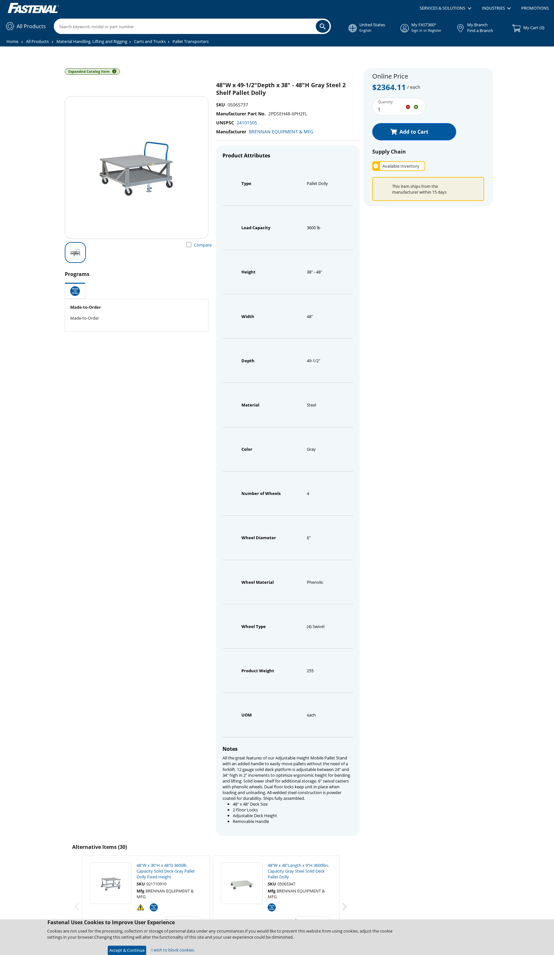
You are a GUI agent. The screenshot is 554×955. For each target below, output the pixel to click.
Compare (203, 245)
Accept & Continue (127, 950)
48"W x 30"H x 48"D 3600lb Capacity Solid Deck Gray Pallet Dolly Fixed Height (166, 871)
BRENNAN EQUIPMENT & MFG (281, 132)
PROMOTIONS (535, 8)
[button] (445, 8)
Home (12, 41)
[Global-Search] (323, 26)
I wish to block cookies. (173, 950)
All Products (37, 41)
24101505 (247, 123)
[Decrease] (408, 106)
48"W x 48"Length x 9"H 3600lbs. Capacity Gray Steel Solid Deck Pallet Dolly (298, 871)
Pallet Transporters (190, 41)
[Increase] (416, 106)
